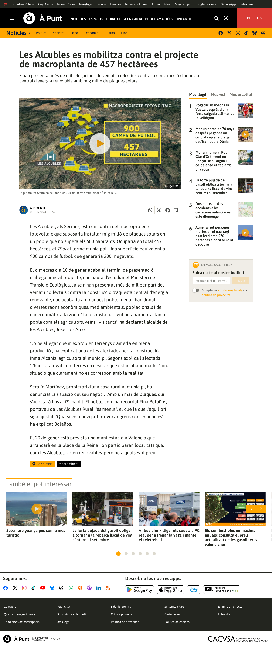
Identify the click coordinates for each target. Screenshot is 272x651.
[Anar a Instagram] (25, 587)
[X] (229, 33)
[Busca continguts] (216, 18)
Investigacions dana (92, 4)
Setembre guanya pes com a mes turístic (35, 532)
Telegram (246, 4)
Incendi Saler (66, 4)
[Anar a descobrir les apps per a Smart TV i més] (221, 589)
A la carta (133, 19)
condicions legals (230, 290)
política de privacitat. (216, 295)
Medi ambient (68, 464)
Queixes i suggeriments (19, 614)
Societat (58, 33)
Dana (74, 33)
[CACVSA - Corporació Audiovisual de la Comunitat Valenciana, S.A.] (238, 639)
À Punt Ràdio (161, 4)
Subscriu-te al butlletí (71, 614)
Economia (91, 33)
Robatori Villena (22, 4)
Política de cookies (177, 622)
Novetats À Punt (136, 4)
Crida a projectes (122, 614)
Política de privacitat (125, 622)
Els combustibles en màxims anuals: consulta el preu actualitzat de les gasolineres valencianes (231, 537)
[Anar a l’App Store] (170, 589)
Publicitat (63, 606)
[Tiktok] (246, 33)
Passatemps (182, 4)
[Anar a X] (16, 587)
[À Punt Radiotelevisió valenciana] (25, 639)
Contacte (10, 606)
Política (41, 33)
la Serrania (45, 464)
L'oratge (115, 4)
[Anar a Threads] (62, 587)
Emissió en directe (230, 606)
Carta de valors (174, 614)
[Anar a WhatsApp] (72, 587)
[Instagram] (238, 33)
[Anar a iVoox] (81, 587)
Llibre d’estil (226, 614)
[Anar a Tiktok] (34, 587)
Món (124, 33)
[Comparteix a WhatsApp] (150, 210)
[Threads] (263, 33)
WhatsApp (228, 4)
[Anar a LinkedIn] (99, 587)
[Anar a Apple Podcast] (90, 587)
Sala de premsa (121, 606)
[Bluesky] (254, 33)
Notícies (78, 19)
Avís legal (63, 622)
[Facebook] (220, 33)
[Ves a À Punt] (42, 18)
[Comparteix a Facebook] (167, 210)
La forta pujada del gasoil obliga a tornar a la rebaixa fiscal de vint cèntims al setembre (102, 535)
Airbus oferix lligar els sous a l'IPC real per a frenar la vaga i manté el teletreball (169, 535)
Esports (96, 19)
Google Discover (205, 4)
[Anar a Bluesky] (53, 587)
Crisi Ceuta (45, 4)
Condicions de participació (22, 622)
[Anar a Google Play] (139, 589)
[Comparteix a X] (159, 210)
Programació (157, 19)
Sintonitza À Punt (175, 606)
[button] (118, 553)
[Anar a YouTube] (43, 587)
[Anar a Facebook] (6, 587)
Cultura (110, 33)
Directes (254, 18)
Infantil (184, 19)
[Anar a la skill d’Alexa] (193, 589)
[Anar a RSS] (109, 587)
